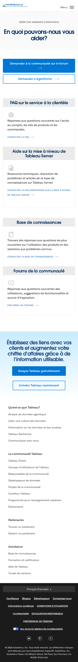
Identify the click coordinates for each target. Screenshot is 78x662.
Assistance (15, 547)
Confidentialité (21, 613)
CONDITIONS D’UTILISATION (52, 605)
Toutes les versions (19, 573)
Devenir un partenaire (21, 533)
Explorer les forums (20, 305)
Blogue (26, 598)
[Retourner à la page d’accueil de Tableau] (15, 7)
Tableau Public (17, 460)
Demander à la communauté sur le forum (39, 63)
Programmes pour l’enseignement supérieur (34, 500)
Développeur (42, 598)
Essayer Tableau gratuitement (39, 371)
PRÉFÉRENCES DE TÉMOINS (38, 621)
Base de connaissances (22, 553)
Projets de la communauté (24, 487)
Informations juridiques (21, 605)
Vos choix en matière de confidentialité (41, 628)
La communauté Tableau (25, 454)
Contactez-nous (62, 598)
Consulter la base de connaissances (30, 256)
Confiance (13, 598)
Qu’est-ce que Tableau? (24, 407)
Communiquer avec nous (23, 440)
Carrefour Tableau (19, 493)
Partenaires (16, 520)
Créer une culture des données (27, 421)
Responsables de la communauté (28, 473)
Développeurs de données (24, 480)
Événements (15, 506)
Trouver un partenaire (21, 526)
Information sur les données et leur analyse (34, 427)
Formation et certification (23, 560)
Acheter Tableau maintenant (39, 385)
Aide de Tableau (18, 566)
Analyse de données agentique (27, 414)
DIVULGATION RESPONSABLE (47, 613)
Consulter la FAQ (18, 137)
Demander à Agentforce (35, 79)
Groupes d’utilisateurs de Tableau (28, 467)
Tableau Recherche (19, 434)
